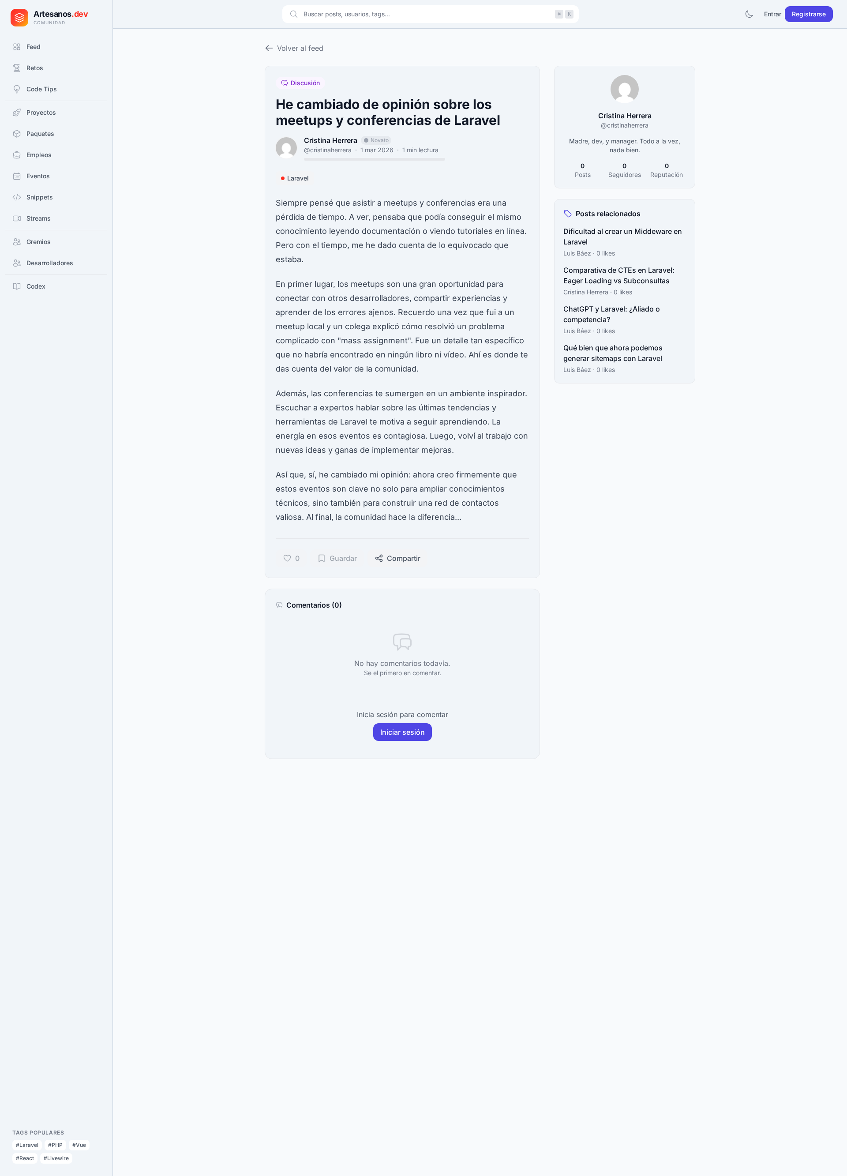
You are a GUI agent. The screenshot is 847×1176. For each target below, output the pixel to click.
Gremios (38, 241)
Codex (35, 286)
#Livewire (56, 1158)
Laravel (298, 178)
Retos (34, 67)
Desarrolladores (49, 263)
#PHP (55, 1145)
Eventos (38, 176)
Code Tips (41, 89)
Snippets (39, 197)
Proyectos (41, 112)
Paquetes (40, 133)
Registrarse (809, 14)
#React (25, 1158)
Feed (33, 46)
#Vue (79, 1145)
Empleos (39, 154)
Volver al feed (300, 48)
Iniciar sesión (402, 732)
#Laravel (27, 1145)
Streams (38, 218)
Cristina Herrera (330, 140)
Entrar (772, 14)
